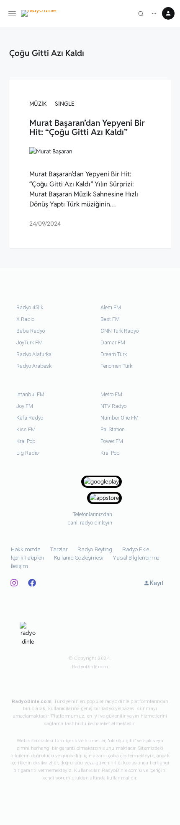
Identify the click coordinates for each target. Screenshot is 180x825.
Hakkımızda (25, 549)
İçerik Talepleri (27, 558)
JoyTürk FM (29, 342)
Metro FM (111, 394)
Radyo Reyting (94, 549)
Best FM (110, 319)
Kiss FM (26, 429)
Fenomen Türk (116, 366)
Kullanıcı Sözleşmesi (78, 558)
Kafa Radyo (29, 418)
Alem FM (110, 307)
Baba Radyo (30, 331)
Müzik (38, 103)
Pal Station (112, 429)
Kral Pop (26, 441)
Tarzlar (58, 549)
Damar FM (112, 342)
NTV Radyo (113, 406)
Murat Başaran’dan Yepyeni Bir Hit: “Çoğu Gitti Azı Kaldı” (87, 127)
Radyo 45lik (29, 307)
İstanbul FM (30, 394)
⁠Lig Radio (27, 453)
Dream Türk (113, 354)
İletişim (19, 566)
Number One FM (119, 418)
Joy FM (24, 406)
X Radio (25, 319)
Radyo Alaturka (33, 354)
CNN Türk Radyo (119, 331)
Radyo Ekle (135, 549)
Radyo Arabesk (33, 366)
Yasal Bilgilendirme (136, 558)
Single (65, 103)
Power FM (111, 441)
